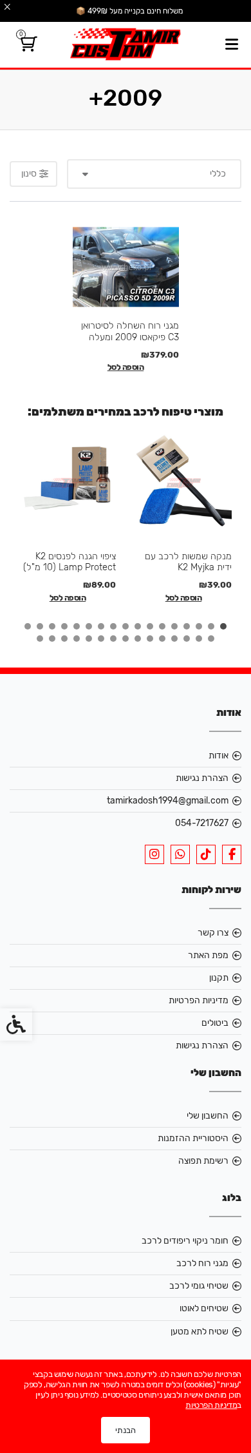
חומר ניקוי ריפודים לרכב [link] (185, 1240)
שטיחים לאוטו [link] (204, 1308)
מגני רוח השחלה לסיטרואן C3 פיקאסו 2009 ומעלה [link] (130, 331)
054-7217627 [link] (201, 823)
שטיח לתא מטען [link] (199, 1331)
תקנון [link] (218, 977)
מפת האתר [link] (208, 955)
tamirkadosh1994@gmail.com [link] (167, 800)
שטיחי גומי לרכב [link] (198, 1285)
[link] (26, 46)
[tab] (223, 626)
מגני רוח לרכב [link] (202, 1263)
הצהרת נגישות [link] (202, 778)
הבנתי (125, 1430)
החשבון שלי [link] (207, 1115)
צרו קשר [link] (213, 932)
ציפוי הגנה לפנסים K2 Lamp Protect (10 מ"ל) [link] (69, 561)
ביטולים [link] (214, 1022)
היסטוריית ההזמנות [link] (193, 1138)
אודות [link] (218, 755)
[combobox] (154, 174)
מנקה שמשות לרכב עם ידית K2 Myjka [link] (188, 561)
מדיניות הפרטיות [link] (198, 1000)
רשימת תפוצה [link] (203, 1160)
